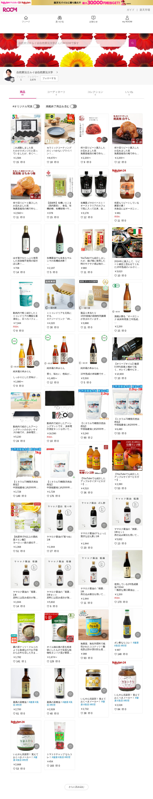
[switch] (36, 106)
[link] (26, 129)
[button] (9, 75)
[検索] (132, 43)
